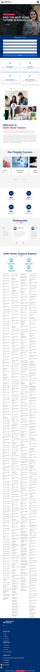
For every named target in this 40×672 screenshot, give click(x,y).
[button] (16, 243)
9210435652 (6, 660)
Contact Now (7, 24)
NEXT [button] (24, 179)
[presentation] (1, 18)
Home (5, 634)
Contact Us (6, 638)
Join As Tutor (6, 647)
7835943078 (6, 662)
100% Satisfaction (10, 79)
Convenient (30, 66)
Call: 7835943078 (20, 670)
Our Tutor (6, 649)
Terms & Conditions (8, 651)
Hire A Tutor (6, 645)
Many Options (10, 66)
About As (6, 636)
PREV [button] (15, 179)
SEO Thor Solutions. (31, 670)
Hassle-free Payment (30, 79)
